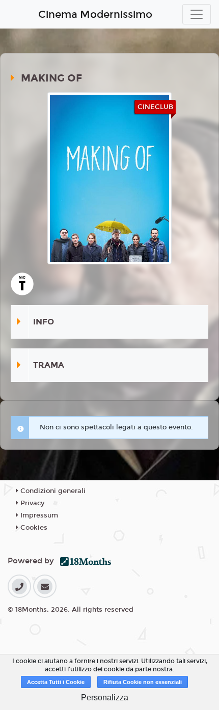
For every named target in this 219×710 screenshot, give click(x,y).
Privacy (31, 503)
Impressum (38, 515)
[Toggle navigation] (196, 14)
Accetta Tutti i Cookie (56, 682)
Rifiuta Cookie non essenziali (142, 682)
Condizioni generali (52, 491)
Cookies (32, 528)
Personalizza (104, 697)
